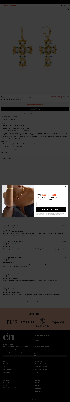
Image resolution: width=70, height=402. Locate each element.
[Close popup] (66, 187)
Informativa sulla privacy (59, 214)
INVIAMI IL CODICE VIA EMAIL (51, 209)
